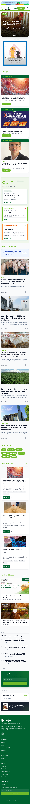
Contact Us (4, 768)
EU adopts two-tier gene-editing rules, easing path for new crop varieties (14, 391)
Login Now (24, 252)
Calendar (25, 695)
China (14, 456)
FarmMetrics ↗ (5, 784)
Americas (11, 449)
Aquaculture (4, 750)
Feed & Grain (4, 753)
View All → (26, 463)
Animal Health (4, 755)
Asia (3, 449)
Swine (2, 745)
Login (15, 8)
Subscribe (15, 793)
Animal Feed (5, 456)
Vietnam (19, 449)
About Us (3, 766)
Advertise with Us (5, 771)
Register (21, 8)
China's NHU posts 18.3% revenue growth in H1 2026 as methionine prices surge (14, 427)
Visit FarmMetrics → (22, 181)
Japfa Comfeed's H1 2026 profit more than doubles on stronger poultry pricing (13, 318)
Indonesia (21, 453)
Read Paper (6, 497)
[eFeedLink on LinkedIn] (2, 733)
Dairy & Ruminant (5, 747)
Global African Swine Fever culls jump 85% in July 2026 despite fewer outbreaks (13, 281)
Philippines (13, 453)
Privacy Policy (4, 774)
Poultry (4, 453)
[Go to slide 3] (15, 35)
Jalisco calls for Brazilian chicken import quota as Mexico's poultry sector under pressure (13, 354)
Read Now (11, 709)
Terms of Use (4, 776)
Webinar (3, 758)
